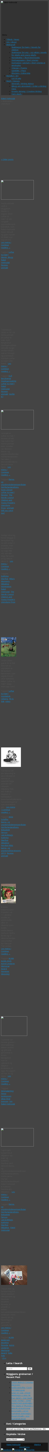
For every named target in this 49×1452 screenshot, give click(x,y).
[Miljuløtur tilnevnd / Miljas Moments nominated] (17, 1145)
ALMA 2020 (6, 961)
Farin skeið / (16, 94)
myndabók (5, 696)
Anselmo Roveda (5, 1343)
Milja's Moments (8, 580)
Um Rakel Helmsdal (8, 1102)
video (7, 701)
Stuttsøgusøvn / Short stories (24, 60)
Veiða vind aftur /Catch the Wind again (21, 1388)
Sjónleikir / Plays (18, 70)
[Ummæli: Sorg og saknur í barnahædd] (17, 199)
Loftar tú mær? (7, 253)
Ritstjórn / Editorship (20, 73)
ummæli (4, 267)
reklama (4, 698)
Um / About (11, 42)
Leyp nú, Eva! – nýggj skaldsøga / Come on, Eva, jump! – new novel (21, 1395)
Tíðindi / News (12, 39)
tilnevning (5, 974)
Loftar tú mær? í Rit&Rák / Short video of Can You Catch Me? (7, 620)
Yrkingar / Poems (19, 68)
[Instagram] (18, 1449)
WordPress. (24, 1447)
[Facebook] (6, 1449)
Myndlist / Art (12, 75)
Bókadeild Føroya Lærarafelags (7, 832)
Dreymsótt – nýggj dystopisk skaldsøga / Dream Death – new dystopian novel (21, 1415)
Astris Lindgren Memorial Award (7, 1349)
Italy (3, 1355)
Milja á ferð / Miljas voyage (6, 524)
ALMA (11, 958)
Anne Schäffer (7, 818)
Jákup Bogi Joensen (5, 1100)
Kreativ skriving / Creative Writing (26, 91)
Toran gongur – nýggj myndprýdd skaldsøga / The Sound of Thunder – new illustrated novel (22, 1404)
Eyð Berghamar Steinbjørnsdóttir (8, 378)
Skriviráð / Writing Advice (22, 83)
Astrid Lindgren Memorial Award (8, 966)
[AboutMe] (29, 1449)
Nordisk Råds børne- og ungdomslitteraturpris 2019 (11, 849)
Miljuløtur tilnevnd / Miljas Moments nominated (9, 1117)
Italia (10, 1353)
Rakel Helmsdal (8, 98)
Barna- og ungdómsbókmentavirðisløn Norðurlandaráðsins (13, 483)
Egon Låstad (6, 489)
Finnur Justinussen (6, 1094)
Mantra (37, 1444)
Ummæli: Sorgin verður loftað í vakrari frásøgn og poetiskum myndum (9, 287)
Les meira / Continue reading (6, 245)
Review (4, 265)
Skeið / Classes (13, 81)
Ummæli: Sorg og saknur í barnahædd (9, 170)
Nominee (5, 971)
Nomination (6, 586)
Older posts (7, 159)
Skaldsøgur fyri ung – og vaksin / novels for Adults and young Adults (29, 53)
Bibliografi (10, 44)
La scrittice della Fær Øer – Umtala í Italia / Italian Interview (8, 1248)
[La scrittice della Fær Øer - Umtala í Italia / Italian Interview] (14, 1284)
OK (30, 1369)
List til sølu (16, 78)
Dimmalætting (7, 1091)
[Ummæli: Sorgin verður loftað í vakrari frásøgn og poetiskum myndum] (17, 325)
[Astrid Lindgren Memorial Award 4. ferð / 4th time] (8, 902)
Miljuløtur (5, 584)
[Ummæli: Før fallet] (17, 428)
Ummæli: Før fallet (8, 404)
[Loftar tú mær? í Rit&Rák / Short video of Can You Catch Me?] (8, 656)
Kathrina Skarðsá (4, 577)
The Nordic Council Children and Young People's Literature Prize (8, 501)
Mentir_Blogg (7, 257)
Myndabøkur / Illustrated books (25, 57)
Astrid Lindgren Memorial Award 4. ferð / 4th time (8, 870)
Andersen (5, 1340)
